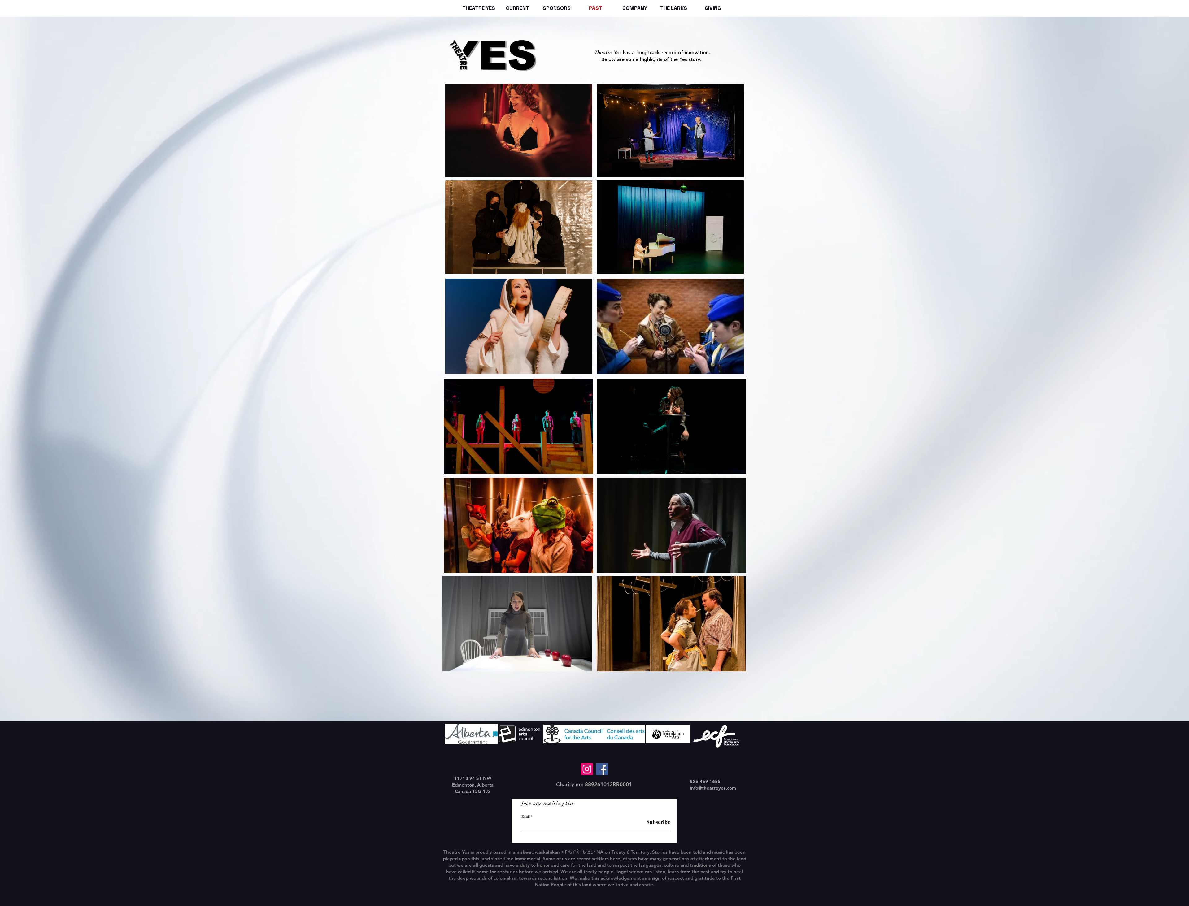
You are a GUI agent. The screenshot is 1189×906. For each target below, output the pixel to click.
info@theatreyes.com (713, 788)
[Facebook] (602, 769)
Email (525, 816)
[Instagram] (587, 769)
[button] (518, 130)
